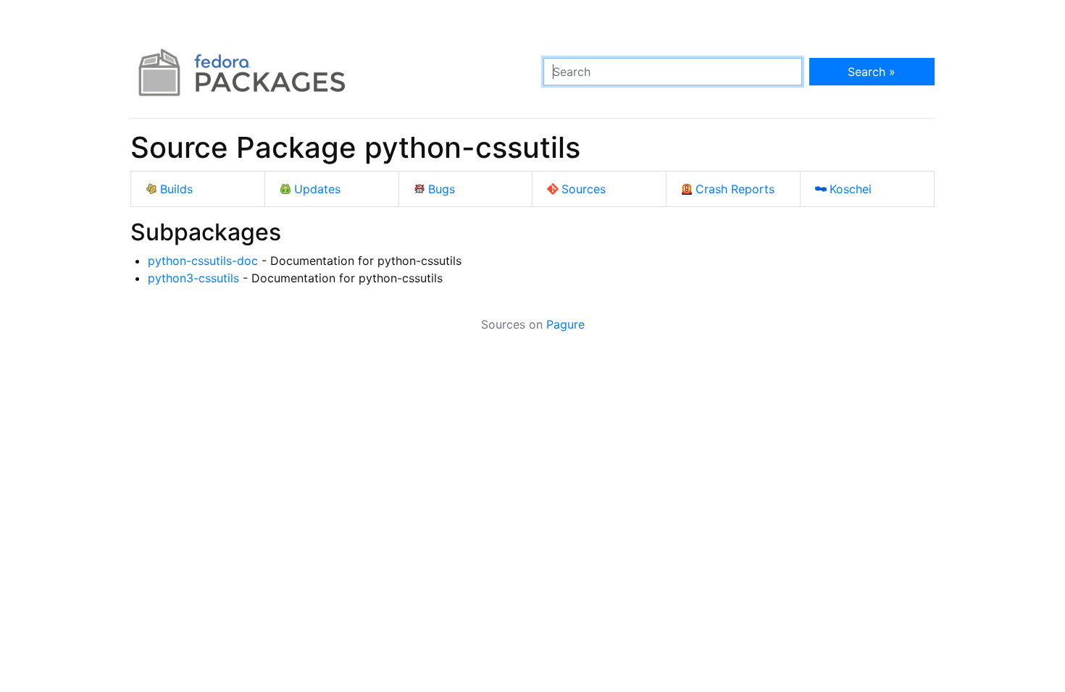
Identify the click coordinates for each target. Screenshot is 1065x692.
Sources (583, 189)
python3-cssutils (193, 278)
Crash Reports (735, 189)
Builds (176, 189)
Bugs (441, 189)
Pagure (565, 324)
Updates (317, 189)
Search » (871, 71)
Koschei (851, 189)
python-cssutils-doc (203, 260)
